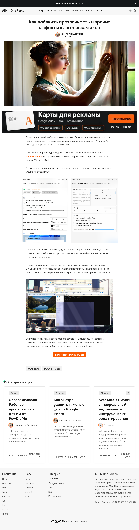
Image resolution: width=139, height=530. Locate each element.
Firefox (5, 513)
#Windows (33, 368)
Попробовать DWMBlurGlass (69, 355)
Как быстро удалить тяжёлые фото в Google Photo (69, 406)
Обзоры (41, 10)
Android (74, 10)
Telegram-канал (56, 483)
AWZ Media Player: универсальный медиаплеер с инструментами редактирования (114, 409)
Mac (60, 10)
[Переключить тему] (130, 11)
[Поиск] (135, 11)
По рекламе (54, 496)
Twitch (51, 487)
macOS (29, 492)
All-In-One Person (79, 521)
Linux (66, 10)
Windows (51, 10)
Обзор (14, 393)
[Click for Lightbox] (44, 210)
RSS (50, 491)
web (27, 479)
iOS (82, 10)
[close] (136, 3)
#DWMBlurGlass (52, 368)
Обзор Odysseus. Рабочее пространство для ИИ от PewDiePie (23, 409)
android (29, 487)
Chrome (95, 10)
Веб (87, 10)
